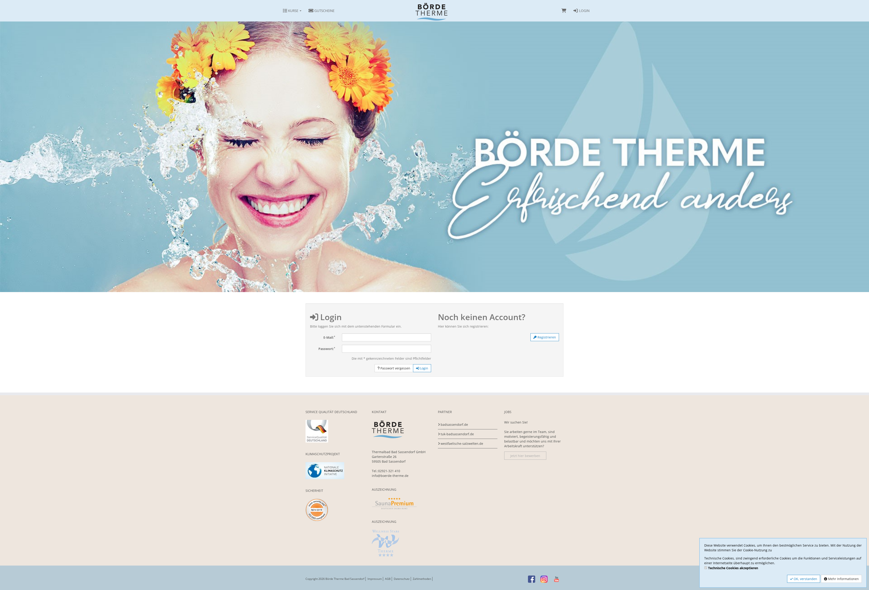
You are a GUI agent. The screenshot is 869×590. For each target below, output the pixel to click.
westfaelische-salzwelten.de (462, 443)
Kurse (293, 10)
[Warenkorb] (564, 10)
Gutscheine (323, 10)
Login (584, 10)
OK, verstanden (805, 579)
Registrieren (546, 337)
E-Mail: (329, 337)
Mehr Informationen (843, 579)
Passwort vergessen (395, 368)
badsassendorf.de (454, 424)
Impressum (375, 579)
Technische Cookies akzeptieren (733, 568)
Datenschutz (402, 579)
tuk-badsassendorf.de (457, 434)
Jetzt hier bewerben (525, 455)
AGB (388, 579)
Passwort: (326, 348)
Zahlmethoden (422, 579)
